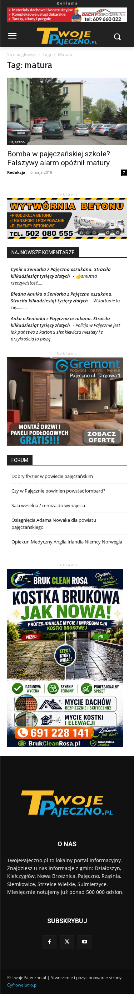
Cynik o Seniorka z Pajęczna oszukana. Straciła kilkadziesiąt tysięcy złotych (61, 272)
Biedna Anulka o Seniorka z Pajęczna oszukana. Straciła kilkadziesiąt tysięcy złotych (62, 297)
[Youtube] (84, 942)
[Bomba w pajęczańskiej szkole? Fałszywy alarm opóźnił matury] (67, 111)
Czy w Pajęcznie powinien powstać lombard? (58, 491)
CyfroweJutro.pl (22, 985)
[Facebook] (49, 942)
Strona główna (21, 54)
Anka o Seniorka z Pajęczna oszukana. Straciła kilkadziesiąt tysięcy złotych (60, 321)
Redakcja (16, 172)
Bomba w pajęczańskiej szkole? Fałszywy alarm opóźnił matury (58, 158)
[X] (67, 942)
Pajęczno (17, 141)
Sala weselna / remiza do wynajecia (48, 505)
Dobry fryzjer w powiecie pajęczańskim (52, 476)
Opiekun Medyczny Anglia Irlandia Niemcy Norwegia (66, 541)
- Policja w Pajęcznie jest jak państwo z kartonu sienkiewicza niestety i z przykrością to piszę (65, 332)
